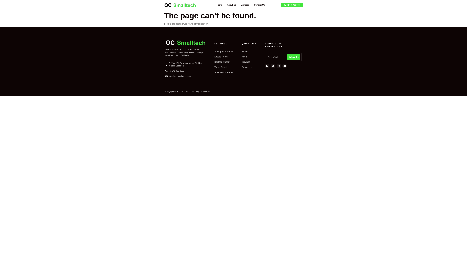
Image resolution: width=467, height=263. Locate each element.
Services (245, 5)
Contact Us (259, 5)
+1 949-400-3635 (176, 71)
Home (219, 5)
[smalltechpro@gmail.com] (166, 76)
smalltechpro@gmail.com (180, 76)
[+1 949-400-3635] (166, 71)
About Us (231, 5)
